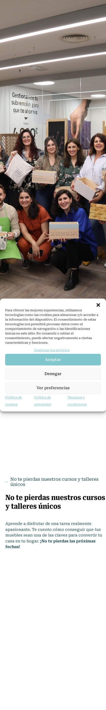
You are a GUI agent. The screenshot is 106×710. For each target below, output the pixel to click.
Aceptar (53, 359)
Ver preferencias (53, 388)
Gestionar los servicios (52, 350)
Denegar (53, 373)
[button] (98, 304)
